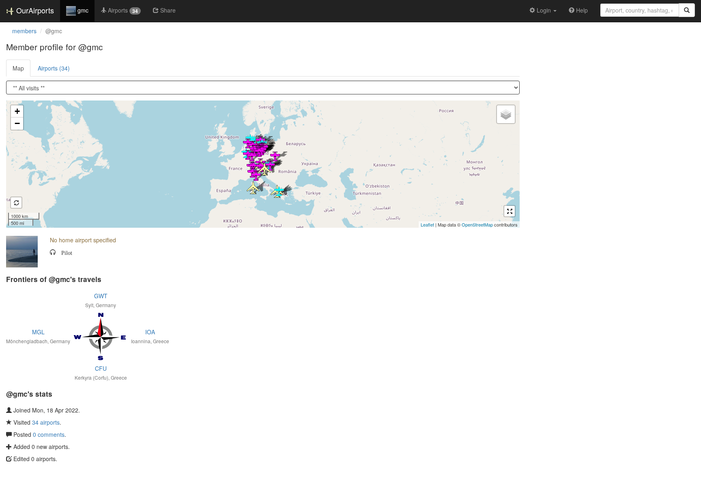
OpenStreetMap (477, 224)
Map (18, 68)
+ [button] (17, 111)
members (24, 31)
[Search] (687, 10)
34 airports (46, 422)
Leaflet (427, 224)
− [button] (17, 123)
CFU (101, 368)
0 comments (49, 434)
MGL (38, 332)
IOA (150, 332)
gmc (82, 10)
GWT (101, 296)
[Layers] (506, 114)
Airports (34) (54, 68)
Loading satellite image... (262, 164)
